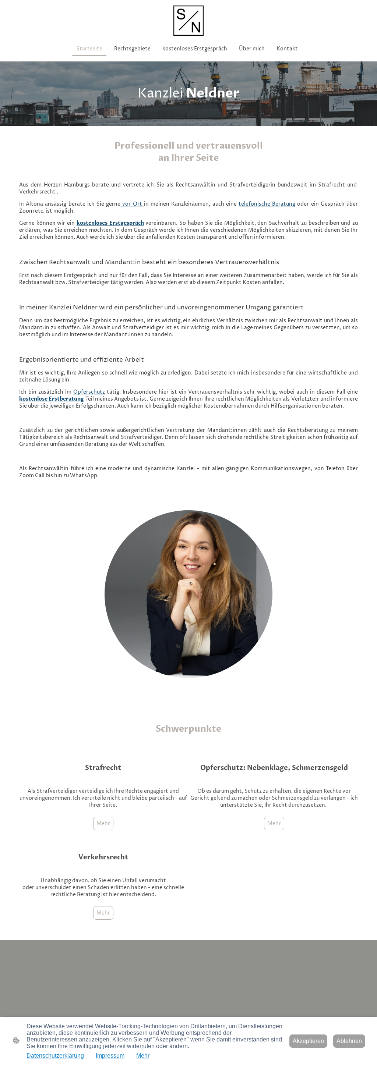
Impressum (110, 1055)
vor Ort (132, 203)
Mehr (103, 823)
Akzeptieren (308, 1041)
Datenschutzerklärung (55, 1055)
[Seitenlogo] (188, 21)
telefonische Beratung (267, 203)
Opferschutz (89, 391)
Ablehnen (349, 1041)
